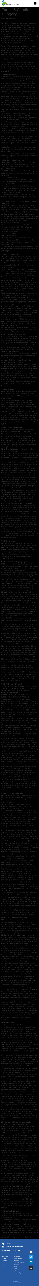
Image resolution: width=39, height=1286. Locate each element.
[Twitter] (31, 1257)
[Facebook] (31, 1252)
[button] (35, 3)
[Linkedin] (31, 1262)
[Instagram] (31, 1268)
